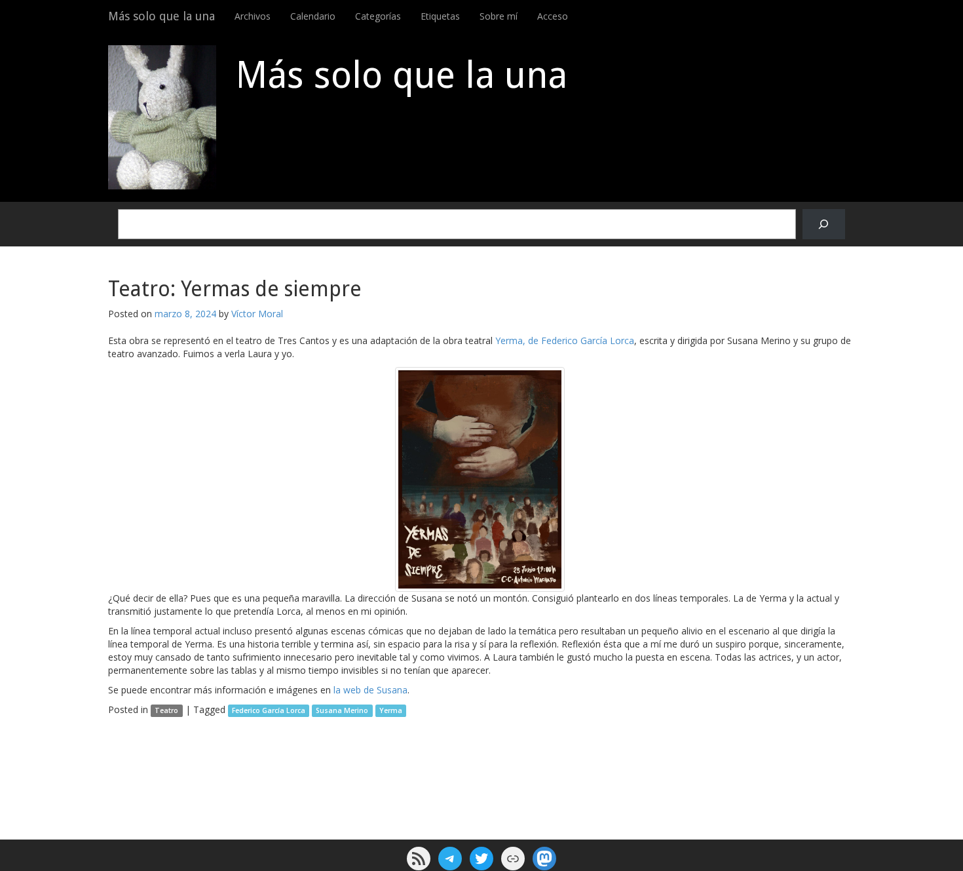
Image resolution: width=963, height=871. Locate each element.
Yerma (390, 710)
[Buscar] (823, 224)
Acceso (552, 16)
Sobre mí (499, 16)
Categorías (378, 16)
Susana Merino (342, 710)
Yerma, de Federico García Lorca (564, 340)
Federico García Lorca (268, 710)
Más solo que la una (161, 16)
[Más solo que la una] (162, 117)
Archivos (253, 16)
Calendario (312, 16)
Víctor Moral (257, 313)
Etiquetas (440, 16)
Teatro (166, 710)
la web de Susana (370, 690)
